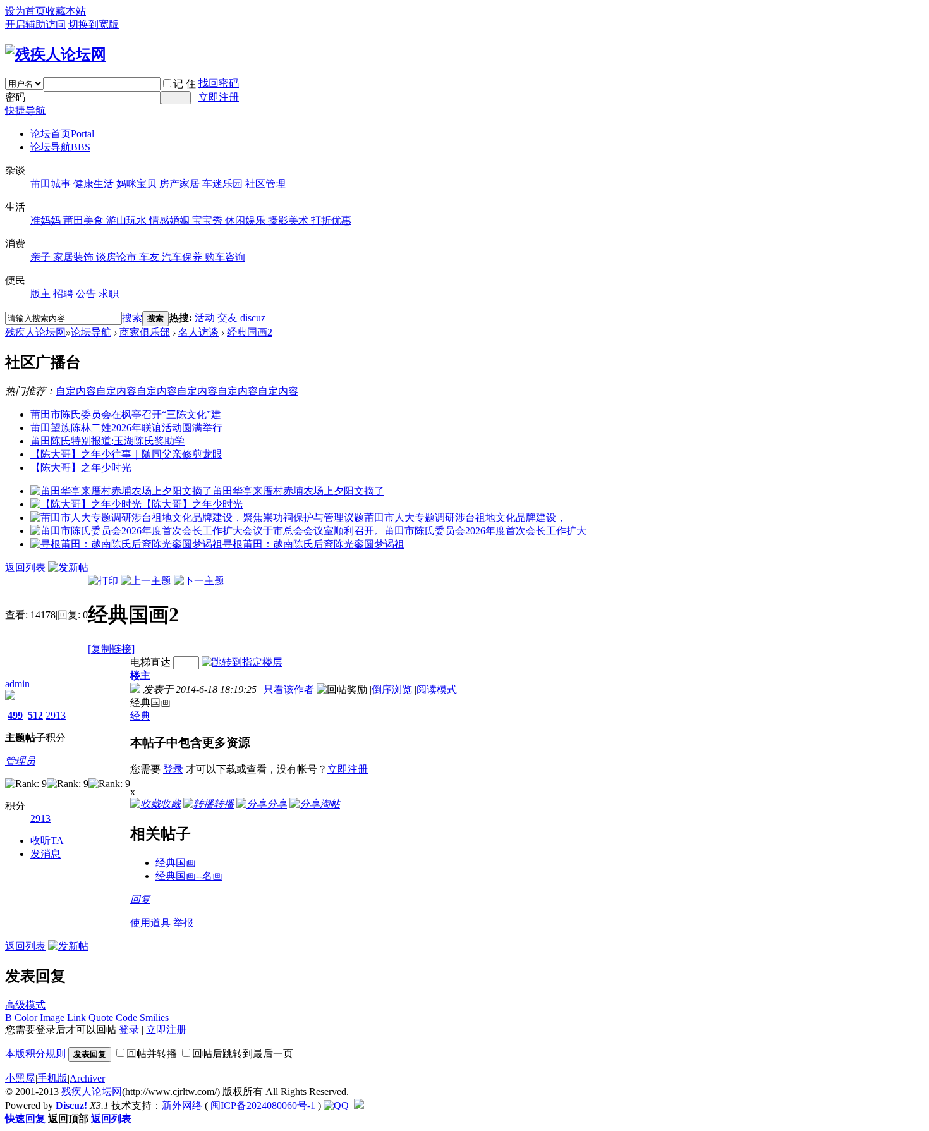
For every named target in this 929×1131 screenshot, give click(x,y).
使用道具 (150, 922)
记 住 (184, 83)
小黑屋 (20, 1078)
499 (15, 715)
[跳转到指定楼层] (242, 662)
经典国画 (175, 862)
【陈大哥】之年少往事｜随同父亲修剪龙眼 (126, 454)
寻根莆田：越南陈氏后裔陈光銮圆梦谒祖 (313, 544)
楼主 (140, 675)
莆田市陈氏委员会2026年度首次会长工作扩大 (485, 530)
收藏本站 (66, 11)
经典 (140, 716)
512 (35, 715)
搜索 (132, 317)
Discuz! (71, 1105)
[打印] (103, 580)
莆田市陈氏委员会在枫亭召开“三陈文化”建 (125, 414)
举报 (183, 922)
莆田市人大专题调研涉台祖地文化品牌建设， (465, 517)
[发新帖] (68, 567)
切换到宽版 (93, 24)
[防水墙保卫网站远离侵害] (359, 1105)
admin (17, 683)
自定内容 (76, 391)
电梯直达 (150, 662)
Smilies (154, 1017)
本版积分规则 (35, 1053)
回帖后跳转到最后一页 (242, 1053)
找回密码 (218, 83)
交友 (227, 317)
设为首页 (25, 11)
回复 (140, 899)
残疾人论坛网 (35, 332)
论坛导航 (60, 147)
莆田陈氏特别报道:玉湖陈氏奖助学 (107, 441)
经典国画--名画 (188, 876)
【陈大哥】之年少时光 (80, 467)
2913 (56, 715)
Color (26, 1017)
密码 (15, 97)
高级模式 (25, 1005)
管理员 (20, 760)
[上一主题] (146, 580)
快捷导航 (25, 110)
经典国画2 (249, 332)
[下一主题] (199, 580)
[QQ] (336, 1105)
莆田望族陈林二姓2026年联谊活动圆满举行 (126, 427)
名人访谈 (198, 332)
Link (76, 1017)
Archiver (87, 1078)
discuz (252, 317)
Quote (100, 1017)
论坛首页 (62, 133)
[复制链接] (111, 649)
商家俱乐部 (144, 332)
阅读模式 (436, 689)
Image (52, 1017)
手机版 (52, 1078)
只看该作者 (289, 689)
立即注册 (218, 97)
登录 (173, 769)
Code (126, 1017)
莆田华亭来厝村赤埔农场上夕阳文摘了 (298, 491)
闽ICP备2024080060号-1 (262, 1105)
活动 (205, 317)
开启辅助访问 (35, 24)
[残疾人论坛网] (55, 54)
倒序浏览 (392, 689)
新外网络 (182, 1105)
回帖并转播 (151, 1053)
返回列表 (25, 567)
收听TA (47, 840)
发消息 (45, 853)
